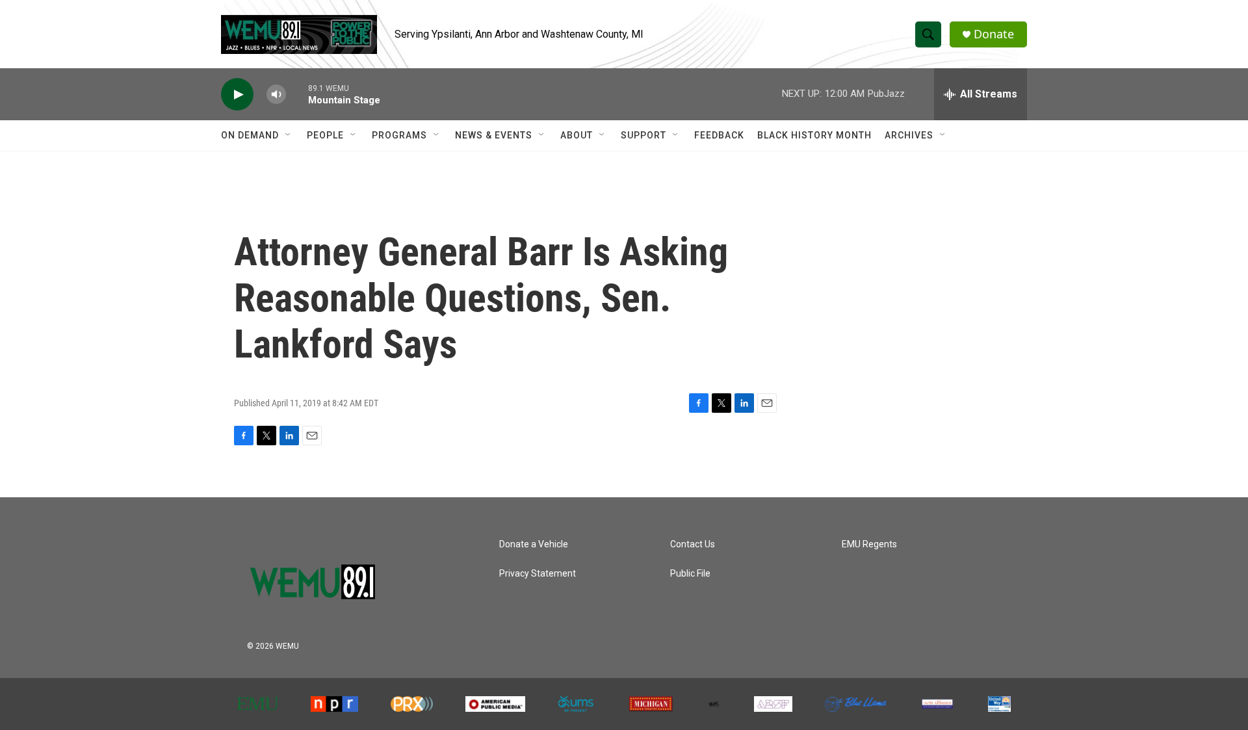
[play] (237, 94)
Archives (909, 135)
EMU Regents (869, 544)
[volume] (276, 94)
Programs (399, 135)
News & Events (493, 135)
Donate (994, 34)
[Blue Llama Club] (856, 704)
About (576, 135)
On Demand (250, 135)
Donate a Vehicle (533, 544)
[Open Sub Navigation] (288, 135)
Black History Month (814, 135)
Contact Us (692, 544)
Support (643, 135)
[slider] (297, 94)
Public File (690, 574)
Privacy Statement (537, 574)
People (325, 135)
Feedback (719, 135)
